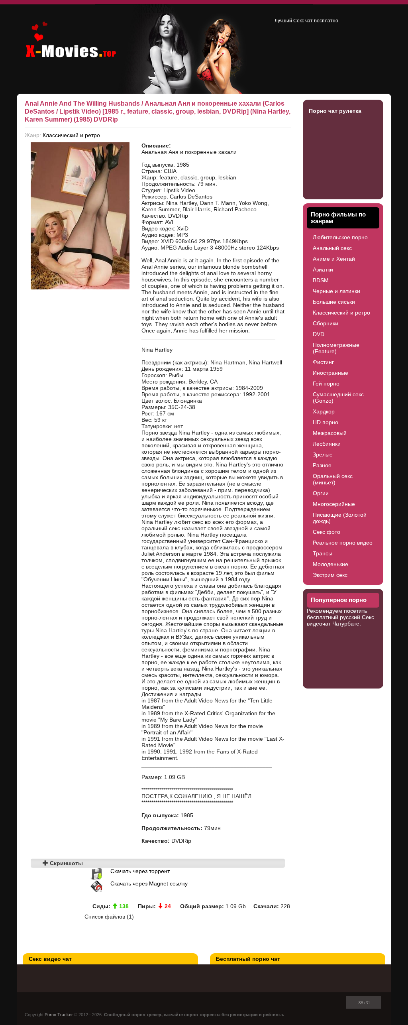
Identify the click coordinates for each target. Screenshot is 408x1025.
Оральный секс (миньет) (333, 479)
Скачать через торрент (140, 871)
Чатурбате (345, 623)
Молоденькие (330, 564)
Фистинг (323, 362)
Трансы (322, 553)
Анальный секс (332, 248)
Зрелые (323, 454)
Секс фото (326, 532)
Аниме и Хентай (334, 259)
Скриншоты (65, 863)
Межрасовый (330, 433)
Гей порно (326, 383)
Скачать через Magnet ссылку (149, 883)
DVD (318, 334)
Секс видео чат (50, 959)
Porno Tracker (59, 1014)
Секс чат (303, 21)
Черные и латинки (336, 291)
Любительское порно (340, 237)
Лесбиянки (327, 444)
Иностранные (330, 373)
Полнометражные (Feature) (336, 348)
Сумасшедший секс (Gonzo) (338, 397)
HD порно (325, 422)
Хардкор (324, 411)
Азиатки (323, 269)
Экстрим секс (330, 575)
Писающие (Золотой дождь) (340, 518)
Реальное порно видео (343, 542)
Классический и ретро (71, 135)
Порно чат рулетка (335, 111)
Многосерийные (334, 504)
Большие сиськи (334, 302)
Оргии (321, 493)
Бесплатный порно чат (248, 959)
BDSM (321, 280)
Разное (322, 465)
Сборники (325, 323)
